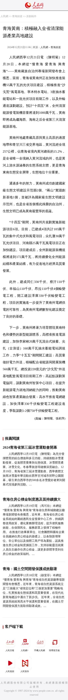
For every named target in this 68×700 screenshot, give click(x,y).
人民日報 (9, 650)
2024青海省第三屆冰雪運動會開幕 (30, 447)
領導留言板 (54, 650)
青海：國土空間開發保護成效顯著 (30, 569)
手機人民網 (39, 650)
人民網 (4, 16)
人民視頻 (9, 671)
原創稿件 (31, 16)
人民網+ (24, 650)
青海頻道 (17, 16)
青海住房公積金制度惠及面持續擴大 (32, 499)
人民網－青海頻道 (50, 47)
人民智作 (24, 671)
